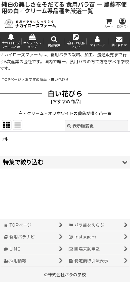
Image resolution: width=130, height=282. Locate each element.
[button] (54, 41)
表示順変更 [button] (83, 126)
